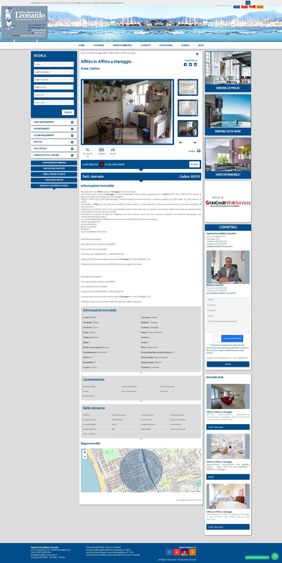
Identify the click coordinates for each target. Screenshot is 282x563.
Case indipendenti (44, 122)
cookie (78, 2)
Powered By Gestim (187, 559)
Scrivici (185, 45)
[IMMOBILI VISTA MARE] (228, 134)
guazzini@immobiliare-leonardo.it (221, 293)
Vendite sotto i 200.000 (46, 155)
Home (81, 45)
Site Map (53, 557)
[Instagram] (184, 552)
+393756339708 (38, 30)
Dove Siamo (166, 45)
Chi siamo (98, 45)
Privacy (62, 557)
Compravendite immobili (54, 163)
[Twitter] (190, 64)
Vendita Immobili (122, 45)
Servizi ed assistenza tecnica (54, 186)
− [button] (85, 457)
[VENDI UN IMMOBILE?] (228, 178)
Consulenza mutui (54, 180)
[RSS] (192, 552)
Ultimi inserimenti (44, 135)
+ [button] (85, 452)
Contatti (146, 45)
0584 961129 (40, 33)
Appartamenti (41, 129)
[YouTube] (177, 552)
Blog (201, 45)
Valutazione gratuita (54, 169)
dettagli (194, 164)
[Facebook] (185, 64)
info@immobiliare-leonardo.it (32, 36)
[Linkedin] (195, 64)
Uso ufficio (40, 149)
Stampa (192, 151)
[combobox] (54, 72)
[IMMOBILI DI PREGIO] (228, 91)
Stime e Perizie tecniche (54, 174)
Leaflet (193, 491)
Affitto (38, 142)
